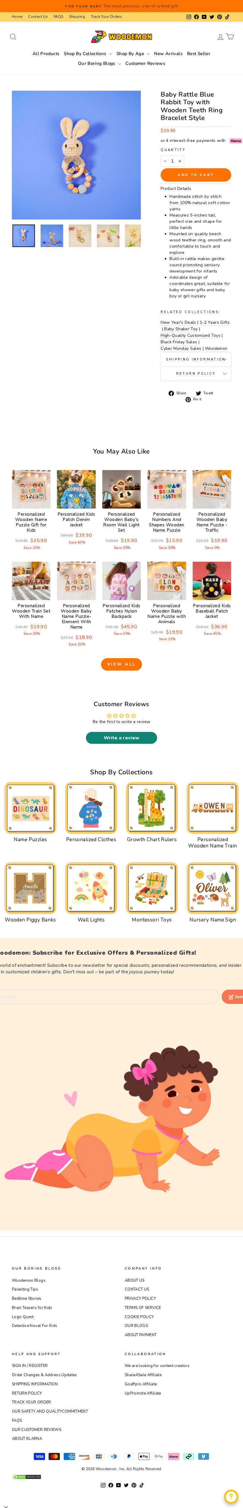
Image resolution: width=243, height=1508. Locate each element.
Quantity (173, 150)
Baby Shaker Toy (181, 329)
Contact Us (38, 16)
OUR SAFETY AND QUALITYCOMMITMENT (50, 1411)
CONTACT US (137, 1289)
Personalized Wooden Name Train (212, 842)
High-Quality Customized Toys (190, 335)
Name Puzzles (30, 839)
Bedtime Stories (26, 1298)
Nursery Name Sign (212, 919)
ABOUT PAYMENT (141, 1335)
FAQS (58, 16)
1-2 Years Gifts (215, 322)
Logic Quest (23, 1317)
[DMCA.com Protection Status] (121, 1477)
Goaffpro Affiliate (141, 1384)
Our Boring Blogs (97, 63)
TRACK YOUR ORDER (31, 1402)
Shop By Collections (86, 54)
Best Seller (198, 54)
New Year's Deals (178, 322)
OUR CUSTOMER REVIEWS (36, 1429)
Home (17, 16)
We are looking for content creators (157, 1365)
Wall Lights (91, 919)
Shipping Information (196, 359)
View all (121, 664)
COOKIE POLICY (139, 1317)
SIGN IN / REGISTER (30, 1365)
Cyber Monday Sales (181, 348)
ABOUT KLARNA (27, 1438)
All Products (46, 54)
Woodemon (216, 348)
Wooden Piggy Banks (30, 919)
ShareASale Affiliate (143, 1375)
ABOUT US (135, 1280)
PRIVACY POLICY (140, 1298)
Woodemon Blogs (29, 1280)
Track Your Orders (106, 16)
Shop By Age (131, 54)
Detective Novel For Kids (34, 1325)
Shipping (77, 16)
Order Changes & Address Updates (44, 1375)
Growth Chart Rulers (152, 839)
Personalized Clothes (91, 839)
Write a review (122, 738)
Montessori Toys (152, 919)
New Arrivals (168, 54)
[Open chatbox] (231, 1497)
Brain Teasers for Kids (32, 1307)
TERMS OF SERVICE (143, 1307)
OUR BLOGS (136, 1325)
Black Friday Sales (179, 342)
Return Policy (196, 373)
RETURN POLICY (27, 1393)
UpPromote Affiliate (143, 1393)
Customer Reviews (145, 63)
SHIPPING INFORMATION (35, 1384)
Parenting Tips (25, 1289)
